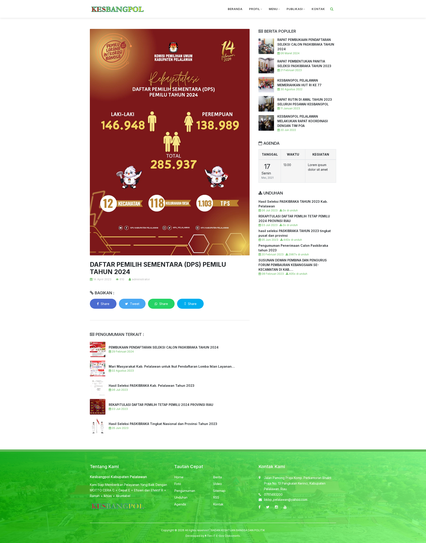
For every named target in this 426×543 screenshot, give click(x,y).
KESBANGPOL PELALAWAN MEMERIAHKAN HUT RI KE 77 (299, 82)
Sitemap (219, 491)
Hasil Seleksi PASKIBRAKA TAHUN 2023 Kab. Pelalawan (293, 204)
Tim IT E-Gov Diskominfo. (224, 535)
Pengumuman (184, 491)
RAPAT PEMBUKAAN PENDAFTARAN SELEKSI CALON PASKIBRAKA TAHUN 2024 (305, 44)
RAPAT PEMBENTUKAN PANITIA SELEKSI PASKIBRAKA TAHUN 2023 (304, 63)
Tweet (134, 304)
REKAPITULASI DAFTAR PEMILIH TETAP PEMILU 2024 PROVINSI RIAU (161, 405)
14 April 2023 (102, 279)
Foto (177, 484)
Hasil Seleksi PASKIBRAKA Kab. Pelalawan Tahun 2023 (151, 385)
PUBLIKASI (295, 9)
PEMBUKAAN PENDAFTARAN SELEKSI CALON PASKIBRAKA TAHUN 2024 (164, 347)
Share (104, 304)
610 (121, 279)
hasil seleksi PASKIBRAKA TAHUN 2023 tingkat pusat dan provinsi (294, 233)
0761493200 (273, 494)
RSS (216, 497)
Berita (217, 477)
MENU (273, 9)
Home (178, 477)
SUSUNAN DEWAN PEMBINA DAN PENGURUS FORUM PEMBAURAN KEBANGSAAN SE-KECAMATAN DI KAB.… (292, 264)
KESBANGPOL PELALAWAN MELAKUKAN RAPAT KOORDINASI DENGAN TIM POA (302, 121)
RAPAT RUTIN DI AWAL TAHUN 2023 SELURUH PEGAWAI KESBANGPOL (304, 102)
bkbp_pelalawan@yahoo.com (285, 499)
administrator (140, 279)
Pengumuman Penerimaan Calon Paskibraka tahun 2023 (293, 248)
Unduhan (180, 497)
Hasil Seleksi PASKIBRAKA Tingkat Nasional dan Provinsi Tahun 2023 (163, 424)
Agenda (180, 504)
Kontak (218, 504)
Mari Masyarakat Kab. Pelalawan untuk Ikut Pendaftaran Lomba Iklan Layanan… (172, 366)
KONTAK (318, 9)
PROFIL (254, 9)
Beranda (235, 9)
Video (217, 484)
